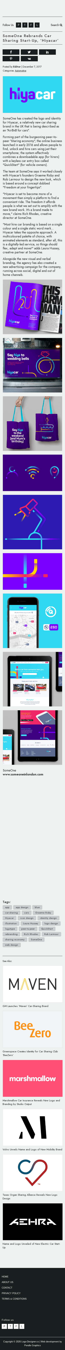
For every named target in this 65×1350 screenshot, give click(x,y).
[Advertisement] (33, 836)
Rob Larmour (51, 934)
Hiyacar (9, 918)
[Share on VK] (29, 58)
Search (55, 25)
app (7, 907)
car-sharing (11, 912)
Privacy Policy (11, 1293)
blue (37, 907)
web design (11, 945)
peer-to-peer (28, 928)
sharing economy (15, 939)
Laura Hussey (30, 923)
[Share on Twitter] (29, 52)
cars (26, 912)
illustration (11, 923)
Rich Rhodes (31, 934)
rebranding (11, 934)
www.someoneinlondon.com (23, 774)
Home (5, 1276)
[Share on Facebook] (11, 52)
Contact (7, 1287)
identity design (48, 918)
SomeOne (36, 939)
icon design (27, 918)
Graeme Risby (43, 912)
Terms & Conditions (14, 1299)
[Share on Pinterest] (11, 58)
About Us (7, 1282)
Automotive (20, 70)
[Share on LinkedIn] (47, 52)
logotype (10, 928)
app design (22, 907)
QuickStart (47, 928)
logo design (51, 923)
